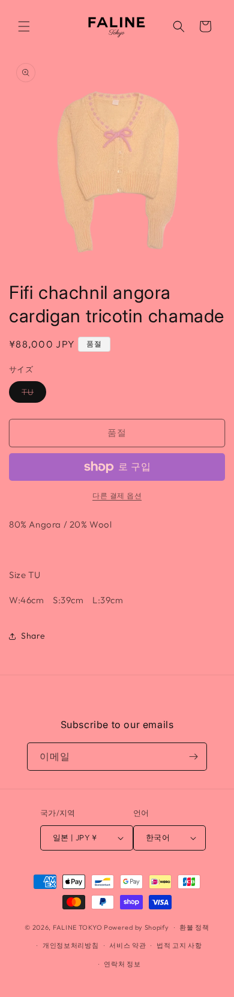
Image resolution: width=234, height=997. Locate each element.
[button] (24, 26)
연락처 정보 (122, 964)
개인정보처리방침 (71, 945)
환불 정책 (194, 927)
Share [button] (33, 635)
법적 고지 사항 (179, 945)
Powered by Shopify (136, 927)
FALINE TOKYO (78, 927)
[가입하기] (193, 756)
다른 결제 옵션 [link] (117, 495)
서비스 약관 (127, 945)
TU (32, 394)
